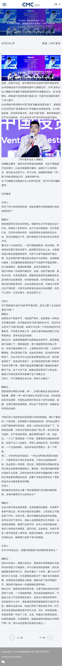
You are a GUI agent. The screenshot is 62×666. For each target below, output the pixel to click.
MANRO (18, 657)
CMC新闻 (21, 20)
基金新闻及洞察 (33, 20)
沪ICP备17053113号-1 (40, 651)
